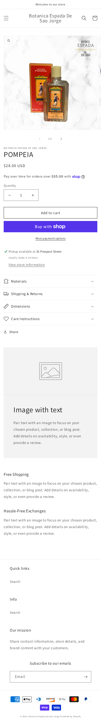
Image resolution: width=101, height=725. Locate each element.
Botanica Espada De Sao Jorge (44, 716)
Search (15, 581)
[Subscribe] (85, 677)
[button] (6, 18)
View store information (27, 264)
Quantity (10, 185)
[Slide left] (39, 138)
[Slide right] (61, 138)
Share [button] (13, 332)
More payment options (51, 238)
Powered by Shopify (70, 716)
